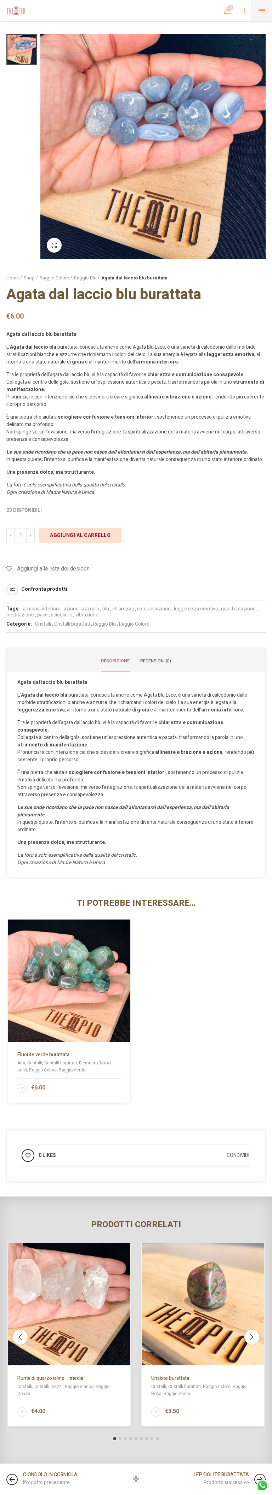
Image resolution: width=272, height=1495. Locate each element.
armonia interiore (42, 609)
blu (105, 609)
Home (12, 277)
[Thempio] (15, 10)
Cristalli (43, 624)
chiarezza (123, 609)
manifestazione (238, 609)
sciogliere (61, 615)
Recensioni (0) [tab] (155, 661)
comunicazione (154, 609)
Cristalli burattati (72, 624)
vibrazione (86, 615)
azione (71, 609)
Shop (29, 277)
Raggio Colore (54, 277)
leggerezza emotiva (196, 609)
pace (42, 615)
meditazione (20, 615)
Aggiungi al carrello (80, 535)
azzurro (90, 609)
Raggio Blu (85, 277)
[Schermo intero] (54, 245)
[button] (115, 1438)
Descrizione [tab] (115, 661)
